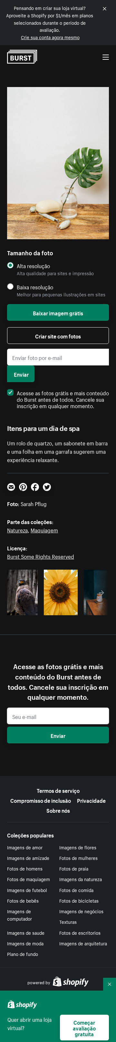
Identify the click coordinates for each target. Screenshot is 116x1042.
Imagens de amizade (28, 857)
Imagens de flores (77, 847)
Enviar (21, 374)
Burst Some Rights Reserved (40, 556)
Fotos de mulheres (78, 857)
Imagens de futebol (27, 889)
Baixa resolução (35, 287)
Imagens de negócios (81, 911)
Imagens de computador (19, 914)
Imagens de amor (25, 847)
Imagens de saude (25, 932)
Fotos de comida (76, 889)
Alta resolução (33, 265)
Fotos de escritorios (80, 932)
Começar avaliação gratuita (84, 1028)
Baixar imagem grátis (58, 312)
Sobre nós (58, 810)
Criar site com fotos (58, 335)
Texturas (68, 921)
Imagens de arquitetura (83, 943)
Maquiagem (44, 529)
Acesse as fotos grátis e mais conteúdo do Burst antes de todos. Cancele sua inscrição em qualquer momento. (63, 398)
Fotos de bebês (23, 900)
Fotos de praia (73, 868)
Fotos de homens (25, 868)
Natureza (17, 529)
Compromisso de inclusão (40, 800)
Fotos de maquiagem (28, 878)
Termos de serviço (58, 790)
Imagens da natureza (80, 878)
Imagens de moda (25, 943)
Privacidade (91, 800)
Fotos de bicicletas (79, 900)
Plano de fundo (22, 953)
